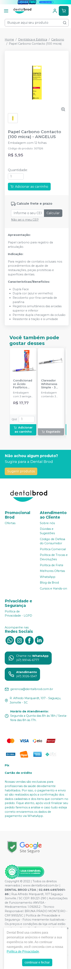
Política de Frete (51, 565)
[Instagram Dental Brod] (19, 640)
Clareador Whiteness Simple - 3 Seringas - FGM (49, 384)
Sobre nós (47, 523)
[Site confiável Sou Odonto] (24, 871)
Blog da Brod (49, 583)
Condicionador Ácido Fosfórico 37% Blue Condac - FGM (22, 384)
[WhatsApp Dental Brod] (10, 640)
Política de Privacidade (23, 951)
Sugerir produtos (21, 471)
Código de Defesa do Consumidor (52, 541)
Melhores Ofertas (52, 571)
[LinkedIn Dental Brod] (39, 640)
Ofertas (10, 523)
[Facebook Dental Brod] (29, 640)
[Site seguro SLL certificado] (24, 847)
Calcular (53, 213)
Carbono (57, 39)
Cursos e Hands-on (53, 588)
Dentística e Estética (32, 39)
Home (9, 39)
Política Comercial (53, 549)
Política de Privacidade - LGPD (18, 614)
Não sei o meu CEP (25, 219)
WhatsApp (47, 577)
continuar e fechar (37, 962)
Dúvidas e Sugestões (47, 531)
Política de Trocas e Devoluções (54, 557)
